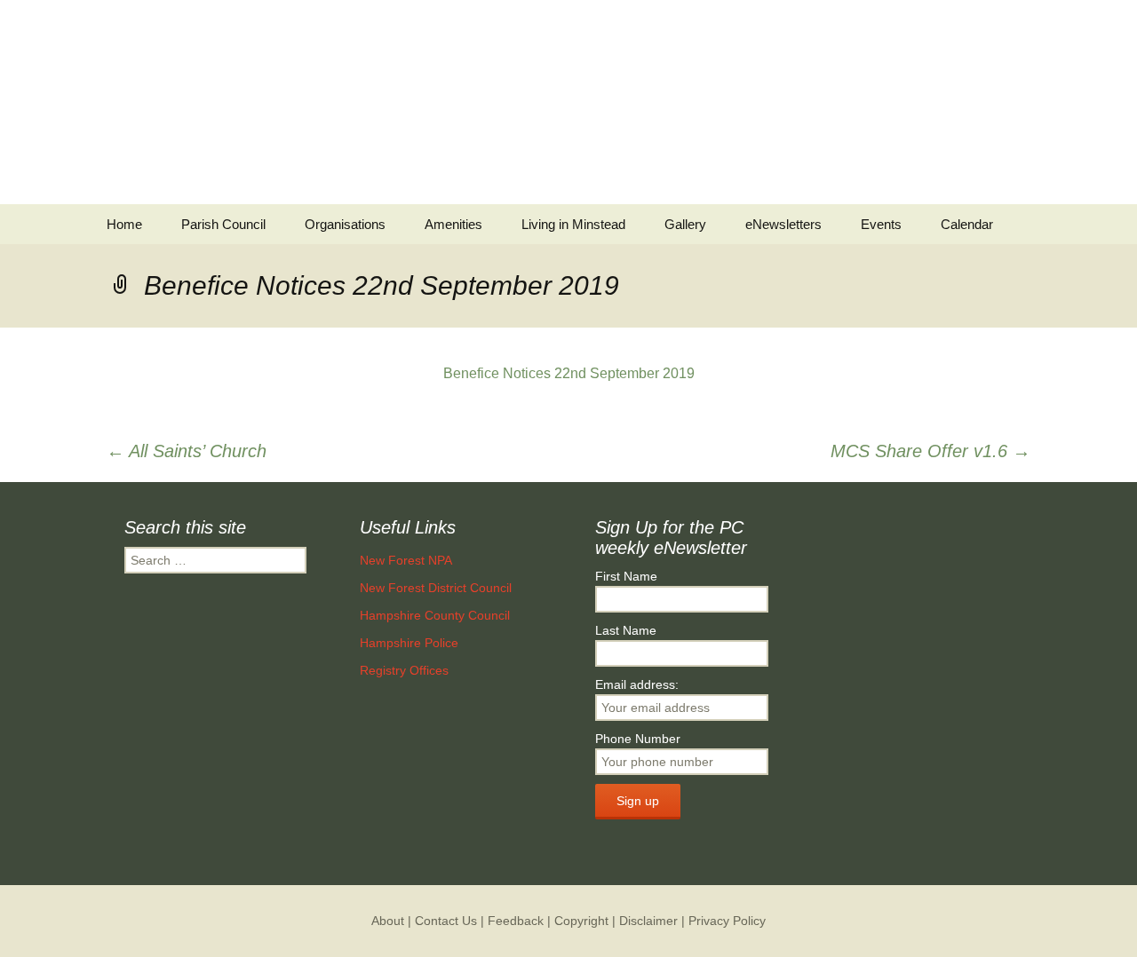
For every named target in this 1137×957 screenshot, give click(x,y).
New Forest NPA (406, 560)
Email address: (637, 684)
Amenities (453, 224)
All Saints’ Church (186, 451)
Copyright (581, 921)
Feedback (516, 921)
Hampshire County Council (435, 615)
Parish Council (223, 224)
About (387, 921)
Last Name (625, 630)
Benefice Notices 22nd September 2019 (569, 373)
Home (124, 224)
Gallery (685, 224)
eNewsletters (783, 224)
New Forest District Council (436, 588)
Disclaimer (648, 921)
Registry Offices (404, 670)
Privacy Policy (727, 921)
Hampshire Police (409, 643)
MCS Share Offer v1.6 (930, 451)
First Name (626, 576)
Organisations (345, 224)
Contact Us (446, 921)
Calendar (967, 224)
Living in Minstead (573, 224)
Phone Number (637, 739)
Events (881, 224)
